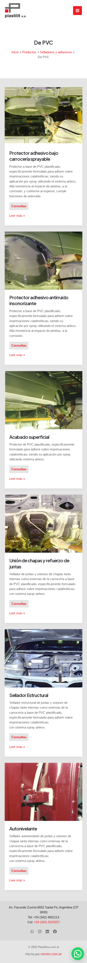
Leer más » (17, 215)
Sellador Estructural (28, 695)
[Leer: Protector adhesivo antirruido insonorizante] (43, 260)
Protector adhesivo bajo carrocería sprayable (33, 156)
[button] (77, 953)
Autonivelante (23, 828)
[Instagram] (40, 931)
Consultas (18, 206)
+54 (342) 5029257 (47, 922)
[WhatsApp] (32, 931)
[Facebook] (55, 931)
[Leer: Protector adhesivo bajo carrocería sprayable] (43, 116)
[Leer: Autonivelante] (43, 791)
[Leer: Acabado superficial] (43, 400)
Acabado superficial (29, 437)
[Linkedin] (47, 931)
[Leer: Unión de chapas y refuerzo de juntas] (43, 523)
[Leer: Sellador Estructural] (43, 658)
